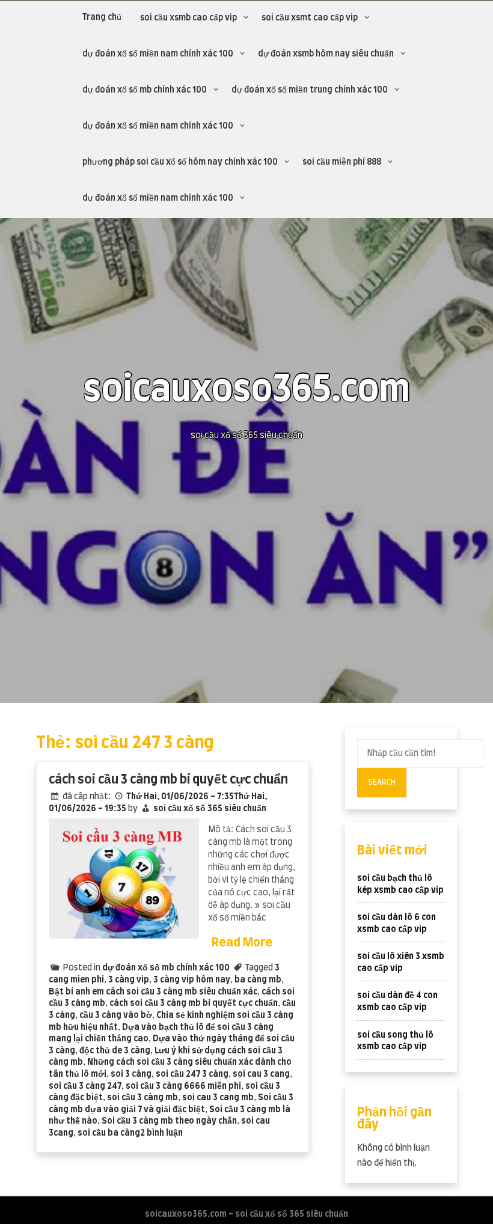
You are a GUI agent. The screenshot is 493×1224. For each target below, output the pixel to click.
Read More (242, 943)
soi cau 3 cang (261, 1074)
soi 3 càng (131, 1074)
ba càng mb (257, 980)
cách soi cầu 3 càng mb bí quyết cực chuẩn (168, 779)
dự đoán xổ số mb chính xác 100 (144, 90)
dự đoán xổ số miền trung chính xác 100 (309, 90)
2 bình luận (161, 1133)
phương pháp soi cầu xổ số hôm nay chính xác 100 (180, 162)
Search (382, 782)
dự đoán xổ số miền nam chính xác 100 (157, 54)
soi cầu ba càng (109, 1133)
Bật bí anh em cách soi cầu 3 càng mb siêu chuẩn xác (153, 992)
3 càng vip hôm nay (191, 980)
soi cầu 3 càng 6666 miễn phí (183, 1086)
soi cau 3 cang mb (218, 1098)
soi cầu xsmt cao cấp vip (310, 18)
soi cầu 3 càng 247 (85, 1086)
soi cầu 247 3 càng (192, 1074)
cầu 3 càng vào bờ (115, 1015)
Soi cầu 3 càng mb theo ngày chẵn (169, 1121)
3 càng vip (128, 980)
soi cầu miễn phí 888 (341, 162)
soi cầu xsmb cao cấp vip (188, 18)
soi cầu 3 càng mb (142, 1098)
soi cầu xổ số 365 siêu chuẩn (209, 809)
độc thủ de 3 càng (114, 1051)
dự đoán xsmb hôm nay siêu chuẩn (326, 54)
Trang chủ (101, 17)
